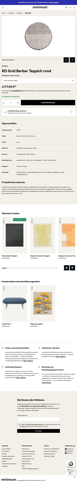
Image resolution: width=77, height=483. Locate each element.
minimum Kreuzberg (50, 451)
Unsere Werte (6, 449)
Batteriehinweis (26, 464)
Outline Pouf (6, 324)
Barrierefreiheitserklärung (30, 469)
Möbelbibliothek (7, 459)
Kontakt (4, 454)
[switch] (71, 473)
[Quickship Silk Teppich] (14, 235)
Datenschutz (26, 461)
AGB (23, 426)
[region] (38, 39)
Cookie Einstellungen (28, 451)
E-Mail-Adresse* (22, 415)
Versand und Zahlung (28, 454)
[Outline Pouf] (14, 303)
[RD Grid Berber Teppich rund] (38, 36)
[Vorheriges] (66, 60)
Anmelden (38, 431)
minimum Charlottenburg (51, 449)
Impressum (25, 449)
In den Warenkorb (48, 102)
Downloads (5, 451)
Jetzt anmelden (54, 2)
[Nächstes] (72, 60)
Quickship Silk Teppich (9, 256)
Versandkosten (16, 91)
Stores (46, 446)
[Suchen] (66, 7)
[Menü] (3, 7)
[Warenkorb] (73, 7)
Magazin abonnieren (8, 456)
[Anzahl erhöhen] (18, 102)
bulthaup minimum (49, 454)
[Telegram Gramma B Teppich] (42, 235)
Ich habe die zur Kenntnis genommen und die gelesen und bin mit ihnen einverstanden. (39, 425)
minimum (5, 446)
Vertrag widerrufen (28, 459)
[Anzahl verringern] (4, 102)
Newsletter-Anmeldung (9, 464)
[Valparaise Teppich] (42, 303)
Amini (5, 66)
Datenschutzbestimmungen (35, 424)
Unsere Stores (46, 382)
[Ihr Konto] (70, 7)
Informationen (27, 446)
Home (3, 13)
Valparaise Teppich (36, 324)
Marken (4, 461)
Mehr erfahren (28, 361)
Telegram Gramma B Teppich (40, 256)
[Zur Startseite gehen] (39, 7)
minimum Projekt (49, 456)
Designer (5, 466)
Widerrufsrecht (27, 456)
